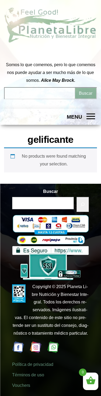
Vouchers (21, 385)
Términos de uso (28, 375)
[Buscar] (82, 204)
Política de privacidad (32, 364)
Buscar (50, 191)
